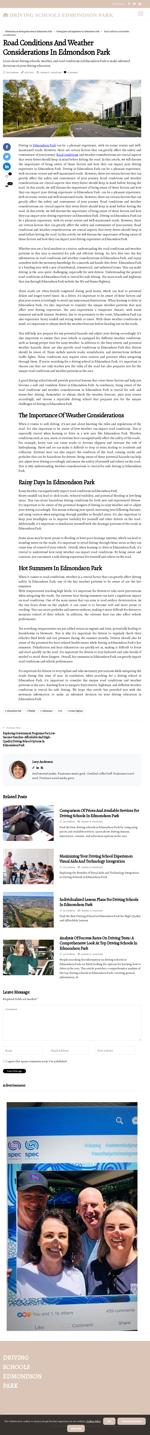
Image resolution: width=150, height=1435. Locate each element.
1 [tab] (72, 132)
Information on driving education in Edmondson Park (28, 31)
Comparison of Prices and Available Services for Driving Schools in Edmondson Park (99, 813)
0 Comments (72, 72)
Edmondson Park (44, 145)
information (47, 710)
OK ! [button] (109, 1421)
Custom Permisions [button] (131, 1421)
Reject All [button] (76, 1428)
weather (31, 710)
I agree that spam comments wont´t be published (36, 1061)
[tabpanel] (72, 108)
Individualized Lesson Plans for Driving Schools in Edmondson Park (99, 902)
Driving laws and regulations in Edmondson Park (78, 31)
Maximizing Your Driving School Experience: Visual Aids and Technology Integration (96, 858)
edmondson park (14, 710)
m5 (60, 710)
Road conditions (67, 155)
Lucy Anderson (12, 72)
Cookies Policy (93, 1421)
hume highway (76, 710)
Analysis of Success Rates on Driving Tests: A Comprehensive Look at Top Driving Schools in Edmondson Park (98, 943)
